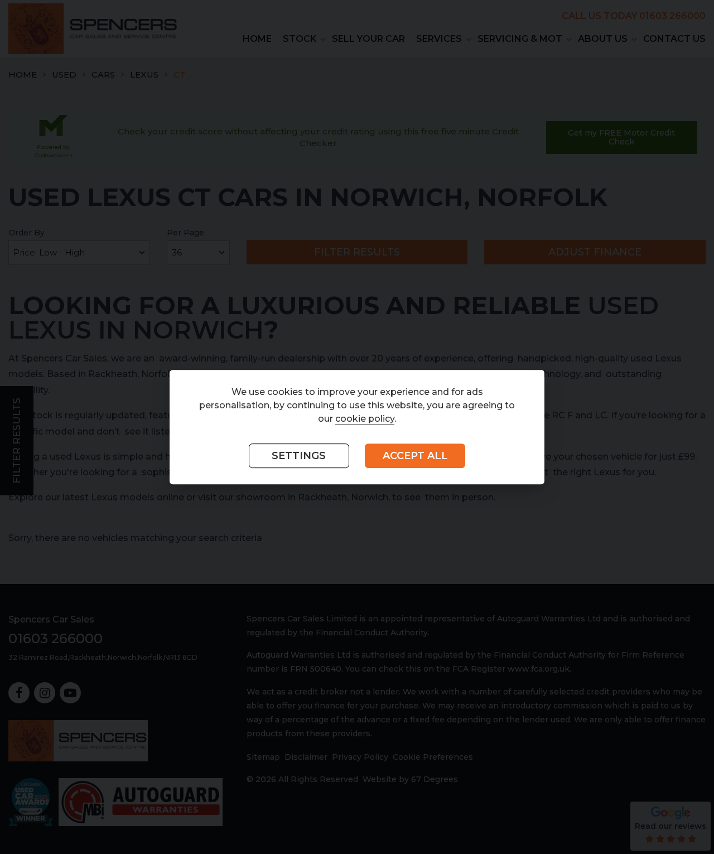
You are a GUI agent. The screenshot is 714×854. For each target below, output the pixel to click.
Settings (299, 456)
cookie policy (364, 419)
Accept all (415, 456)
